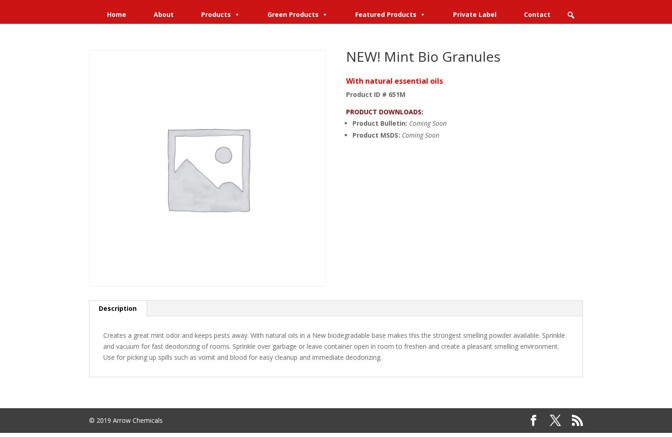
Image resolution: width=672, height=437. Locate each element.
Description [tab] (118, 308)
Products (216, 14)
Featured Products (385, 14)
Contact (537, 14)
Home (116, 14)
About (164, 14)
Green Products (293, 14)
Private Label (474, 14)
